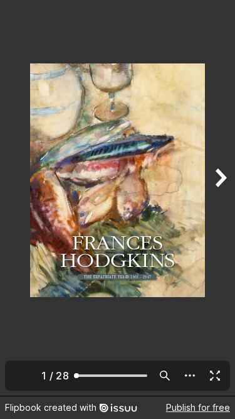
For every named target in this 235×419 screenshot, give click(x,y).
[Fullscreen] (214, 375)
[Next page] (220, 198)
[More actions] (189, 375)
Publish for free (198, 407)
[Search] (164, 375)
